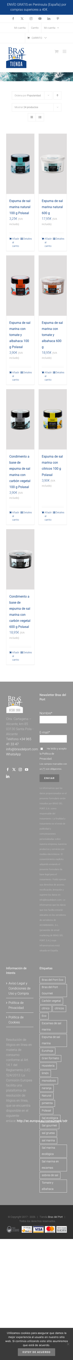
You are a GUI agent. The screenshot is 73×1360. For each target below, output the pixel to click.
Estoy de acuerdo (36, 1352)
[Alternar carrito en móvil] (57, 51)
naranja (47, 1088)
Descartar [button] (56, 10)
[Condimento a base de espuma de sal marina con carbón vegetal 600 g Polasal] (20, 559)
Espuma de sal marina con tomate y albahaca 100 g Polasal (19, 335)
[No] (68, 1344)
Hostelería (48, 1065)
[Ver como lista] (40, 117)
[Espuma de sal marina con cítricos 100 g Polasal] (53, 419)
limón (45, 1073)
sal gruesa (48, 1133)
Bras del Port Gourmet (50, 990)
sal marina (48, 1140)
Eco (44, 1016)
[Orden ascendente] (57, 95)
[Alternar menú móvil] (65, 51)
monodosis (49, 1080)
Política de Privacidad (16, 1005)
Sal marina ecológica (48, 1151)
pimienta (47, 1103)
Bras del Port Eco (52, 980)
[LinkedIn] (7, 776)
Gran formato (50, 1058)
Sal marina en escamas (50, 1164)
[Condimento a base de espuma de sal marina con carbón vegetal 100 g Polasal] (20, 419)
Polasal (46, 1110)
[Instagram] (20, 769)
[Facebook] (7, 769)
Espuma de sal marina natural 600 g (52, 207)
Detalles (27, 238)
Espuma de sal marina (51, 1040)
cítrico (45, 1008)
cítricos (59, 1008)
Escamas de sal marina (51, 1026)
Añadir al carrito (15, 242)
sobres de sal (50, 1175)
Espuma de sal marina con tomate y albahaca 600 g (52, 335)
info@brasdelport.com (22, 749)
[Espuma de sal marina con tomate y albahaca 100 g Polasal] (20, 286)
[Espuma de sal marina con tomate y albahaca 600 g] (53, 286)
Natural (46, 1095)
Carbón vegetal (51, 1001)
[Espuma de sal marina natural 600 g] (53, 164)
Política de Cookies (16, 1019)
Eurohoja (47, 1051)
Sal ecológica (50, 1118)
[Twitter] (14, 769)
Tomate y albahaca (48, 1186)
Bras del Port (55, 1216)
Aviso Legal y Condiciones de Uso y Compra (19, 988)
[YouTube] (26, 769)
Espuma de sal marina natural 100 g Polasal (19, 207)
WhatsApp (13, 754)
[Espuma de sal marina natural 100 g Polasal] (20, 164)
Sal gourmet (49, 1125)
